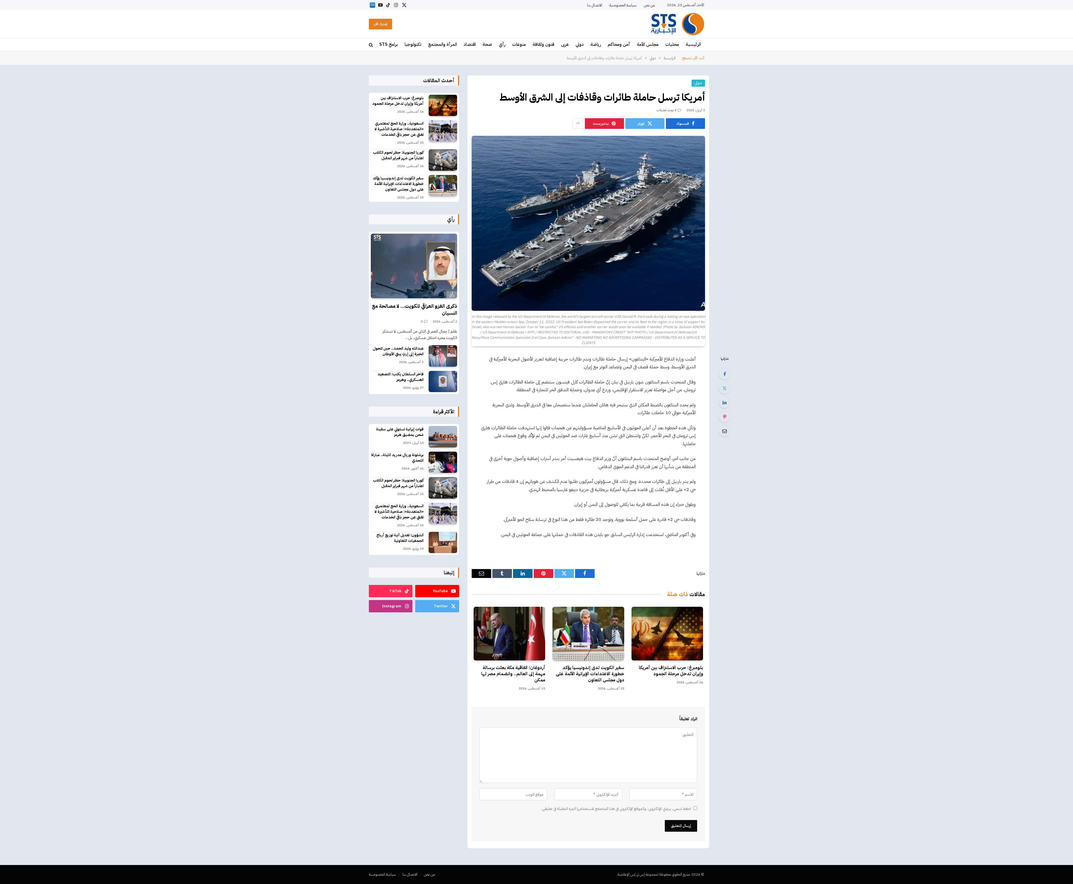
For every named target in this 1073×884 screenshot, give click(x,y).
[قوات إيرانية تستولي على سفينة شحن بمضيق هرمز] (443, 436)
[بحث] (371, 45)
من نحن (649, 5)
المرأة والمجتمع (442, 44)
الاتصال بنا (594, 5)
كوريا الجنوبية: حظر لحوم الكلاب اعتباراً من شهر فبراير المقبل (398, 155)
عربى (565, 44)
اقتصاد (470, 44)
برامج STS (388, 44)
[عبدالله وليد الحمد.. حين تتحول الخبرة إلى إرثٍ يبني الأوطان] (443, 356)
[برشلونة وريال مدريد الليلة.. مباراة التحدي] (443, 462)
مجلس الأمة (648, 44)
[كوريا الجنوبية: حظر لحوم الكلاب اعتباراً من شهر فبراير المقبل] (443, 160)
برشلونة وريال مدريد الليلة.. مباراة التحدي (397, 457)
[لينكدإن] (724, 402)
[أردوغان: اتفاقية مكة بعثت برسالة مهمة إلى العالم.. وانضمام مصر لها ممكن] (509, 633)
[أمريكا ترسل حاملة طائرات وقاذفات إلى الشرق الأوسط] (588, 223)
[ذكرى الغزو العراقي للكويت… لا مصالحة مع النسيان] (414, 266)
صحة (487, 44)
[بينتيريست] (724, 416)
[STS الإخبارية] (677, 24)
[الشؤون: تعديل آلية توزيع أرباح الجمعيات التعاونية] (443, 542)
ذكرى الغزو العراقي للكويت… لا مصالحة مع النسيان (414, 309)
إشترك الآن (380, 24)
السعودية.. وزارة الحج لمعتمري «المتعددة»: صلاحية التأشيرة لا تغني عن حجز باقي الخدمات (399, 129)
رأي (502, 44)
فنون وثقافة (543, 44)
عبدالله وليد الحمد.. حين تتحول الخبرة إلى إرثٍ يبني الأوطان (398, 351)
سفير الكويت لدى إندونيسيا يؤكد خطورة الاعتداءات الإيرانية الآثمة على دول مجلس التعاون (590, 674)
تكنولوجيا (413, 44)
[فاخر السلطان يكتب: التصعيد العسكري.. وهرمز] (443, 381)
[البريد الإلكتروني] (724, 431)
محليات (672, 44)
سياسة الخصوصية (623, 5)
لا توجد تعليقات (666, 110)
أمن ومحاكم (619, 44)
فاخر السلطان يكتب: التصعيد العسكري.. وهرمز (401, 377)
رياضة (595, 44)
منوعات (519, 44)
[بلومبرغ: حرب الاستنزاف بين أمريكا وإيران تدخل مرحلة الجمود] (667, 633)
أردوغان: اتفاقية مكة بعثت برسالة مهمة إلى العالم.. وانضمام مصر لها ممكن (513, 674)
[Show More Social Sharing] (577, 123)
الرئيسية (693, 44)
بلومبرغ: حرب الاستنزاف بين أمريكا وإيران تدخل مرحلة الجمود (671, 671)
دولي (580, 44)
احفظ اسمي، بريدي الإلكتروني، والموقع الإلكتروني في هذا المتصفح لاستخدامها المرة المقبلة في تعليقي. (616, 809)
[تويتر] (724, 388)
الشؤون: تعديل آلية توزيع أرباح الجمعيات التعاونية (400, 538)
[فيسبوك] (724, 374)
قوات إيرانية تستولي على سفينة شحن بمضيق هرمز (400, 432)
